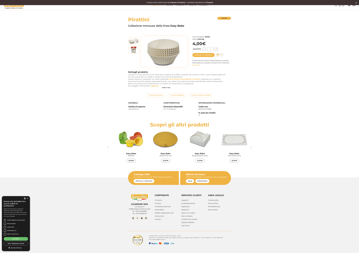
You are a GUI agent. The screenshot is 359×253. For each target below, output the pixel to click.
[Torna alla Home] (14, 5)
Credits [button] (179, 235)
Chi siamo (158, 200)
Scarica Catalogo (178, 95)
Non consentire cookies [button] (16, 243)
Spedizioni (185, 210)
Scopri (131, 160)
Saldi (190, 181)
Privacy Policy (213, 203)
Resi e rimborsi (186, 216)
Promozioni (202, 181)
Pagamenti (185, 206)
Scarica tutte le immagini (201, 95)
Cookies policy (213, 200)
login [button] (340, 5)
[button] (344, 5)
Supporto (184, 200)
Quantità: (197, 49)
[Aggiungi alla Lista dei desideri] (217, 55)
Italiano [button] (349, 5)
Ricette (192, 5)
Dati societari (213, 210)
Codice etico (159, 216)
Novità (170, 5)
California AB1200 (187, 222)
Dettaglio (12, 216)
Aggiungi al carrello (203, 55)
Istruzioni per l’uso (156, 95)
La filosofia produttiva (163, 206)
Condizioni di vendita (189, 219)
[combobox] (25, 198)
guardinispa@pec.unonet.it (158, 239)
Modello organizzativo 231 (164, 213)
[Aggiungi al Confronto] (221, 55)
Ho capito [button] (16, 239)
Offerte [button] (180, 5)
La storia (158, 203)
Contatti (158, 219)
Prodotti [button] (156, 5)
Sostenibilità (159, 210)
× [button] (27, 198)
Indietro (224, 18)
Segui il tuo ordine (188, 213)
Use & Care (185, 226)
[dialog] (16, 223)
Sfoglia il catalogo (144, 181)
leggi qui (154, 86)
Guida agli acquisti (188, 203)
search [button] (336, 5)
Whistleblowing (214, 206)
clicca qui (195, 65)
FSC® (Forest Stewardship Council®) (184, 79)
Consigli (203, 5)
